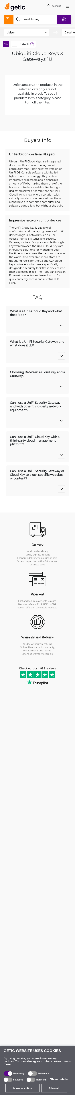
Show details (59, 1079)
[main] (16, 7)
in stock (24, 44)
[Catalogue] (8, 19)
